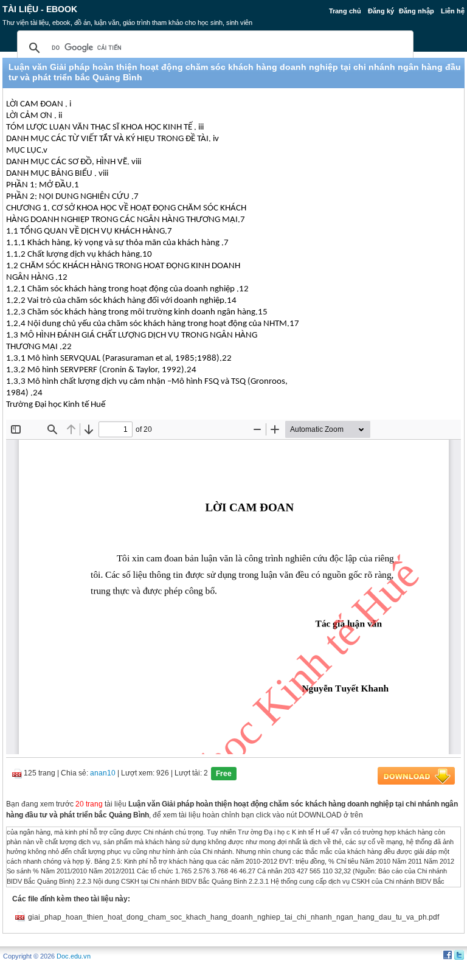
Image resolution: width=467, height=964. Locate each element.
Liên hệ (453, 11)
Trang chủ (345, 11)
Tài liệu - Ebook (39, 9)
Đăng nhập (416, 11)
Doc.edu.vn (74, 956)
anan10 (103, 773)
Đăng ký (381, 11)
